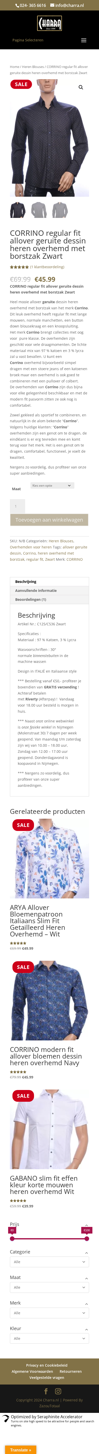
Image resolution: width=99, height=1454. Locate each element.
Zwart (50, 559)
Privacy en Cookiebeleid (47, 1365)
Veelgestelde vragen (46, 1377)
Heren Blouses (33, 66)
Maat (16, 488)
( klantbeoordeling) (47, 266)
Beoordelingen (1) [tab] (30, 599)
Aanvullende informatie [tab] (36, 590)
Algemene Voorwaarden (32, 1371)
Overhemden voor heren (31, 547)
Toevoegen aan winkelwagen (49, 519)
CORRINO (75, 559)
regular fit (34, 559)
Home (14, 66)
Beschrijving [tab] (25, 581)
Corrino (29, 553)
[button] (81, 87)
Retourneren (71, 1371)
